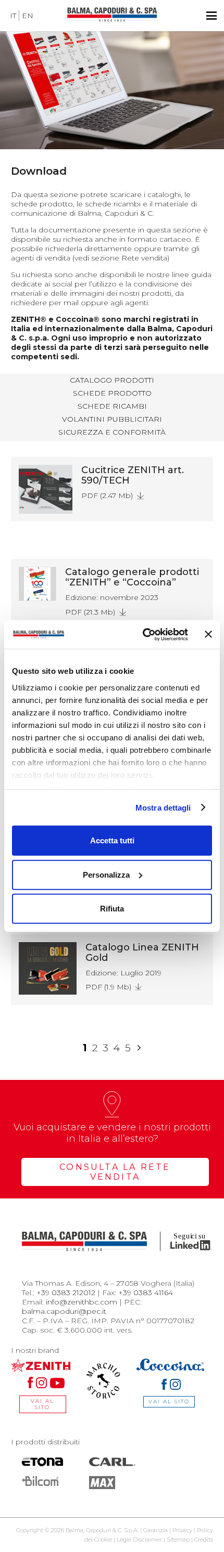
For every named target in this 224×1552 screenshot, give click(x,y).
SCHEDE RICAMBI (112, 406)
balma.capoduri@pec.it (64, 1311)
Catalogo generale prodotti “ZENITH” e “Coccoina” (132, 577)
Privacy (182, 1530)
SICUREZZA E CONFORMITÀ (112, 432)
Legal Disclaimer (139, 1539)
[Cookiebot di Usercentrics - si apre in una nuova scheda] (143, 634)
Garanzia (155, 1530)
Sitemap (178, 1539)
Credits (203, 1539)
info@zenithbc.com (81, 1302)
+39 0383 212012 (65, 1292)
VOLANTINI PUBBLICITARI (112, 419)
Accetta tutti (112, 840)
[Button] (143, 498)
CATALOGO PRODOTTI (112, 380)
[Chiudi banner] (208, 634)
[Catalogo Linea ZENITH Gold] (48, 968)
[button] (211, 15)
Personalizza (106, 874)
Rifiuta (112, 908)
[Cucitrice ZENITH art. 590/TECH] (45, 489)
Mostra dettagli (163, 807)
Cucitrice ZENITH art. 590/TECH (132, 475)
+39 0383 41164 (145, 1292)
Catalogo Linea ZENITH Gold (142, 952)
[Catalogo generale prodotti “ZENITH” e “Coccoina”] (37, 584)
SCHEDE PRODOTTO (112, 393)
